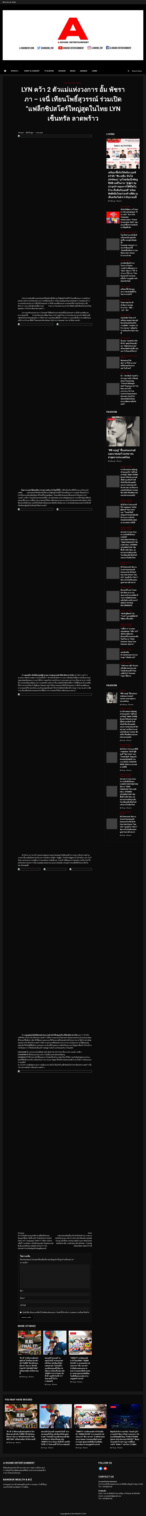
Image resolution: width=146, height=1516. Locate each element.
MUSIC (72, 71)
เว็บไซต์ (23, 1305)
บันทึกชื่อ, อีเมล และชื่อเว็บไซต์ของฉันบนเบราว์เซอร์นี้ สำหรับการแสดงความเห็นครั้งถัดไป (56, 1312)
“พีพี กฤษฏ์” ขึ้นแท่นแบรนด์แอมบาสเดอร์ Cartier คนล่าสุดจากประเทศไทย (122, 454)
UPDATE (14, 71)
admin (22, 133)
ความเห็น (24, 1263)
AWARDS (83, 71)
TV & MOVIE (49, 71)
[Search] (128, 71)
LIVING (94, 71)
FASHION (62, 71)
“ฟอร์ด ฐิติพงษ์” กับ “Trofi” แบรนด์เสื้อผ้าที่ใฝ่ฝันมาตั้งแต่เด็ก (129, 616)
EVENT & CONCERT (32, 71)
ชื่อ (21, 1291)
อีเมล (22, 1298)
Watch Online (137, 71)
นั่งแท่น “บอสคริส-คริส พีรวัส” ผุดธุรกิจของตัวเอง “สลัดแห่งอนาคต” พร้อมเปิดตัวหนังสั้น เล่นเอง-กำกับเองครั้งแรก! (129, 346)
